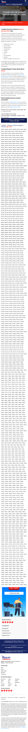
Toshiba (10, 684)
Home (3, 22)
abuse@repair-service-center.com (14, 651)
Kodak (16, 680)
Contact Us (3, 674)
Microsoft (3, 679)
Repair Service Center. (15, 107)
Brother (2, 685)
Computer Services (6, 633)
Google (2, 684)
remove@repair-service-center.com (14, 647)
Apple (2, 680)
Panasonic (17, 682)
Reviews (3, 672)
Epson (9, 685)
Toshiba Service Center (11, 22)
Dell (9, 682)
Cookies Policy (22, 697)
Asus (9, 680)
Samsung (17, 679)
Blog (2, 667)
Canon (9, 679)
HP (1, 682)
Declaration (3, 699)
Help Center (3, 671)
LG (15, 684)
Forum (2, 669)
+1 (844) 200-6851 (16, 4)
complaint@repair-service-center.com (14, 642)
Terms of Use (10, 697)
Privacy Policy (4, 697)
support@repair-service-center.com (12, 661)
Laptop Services (5, 635)
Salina (3, 24)
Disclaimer (16, 697)
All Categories (5, 628)
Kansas (20, 22)
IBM (16, 685)
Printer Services (5, 630)
